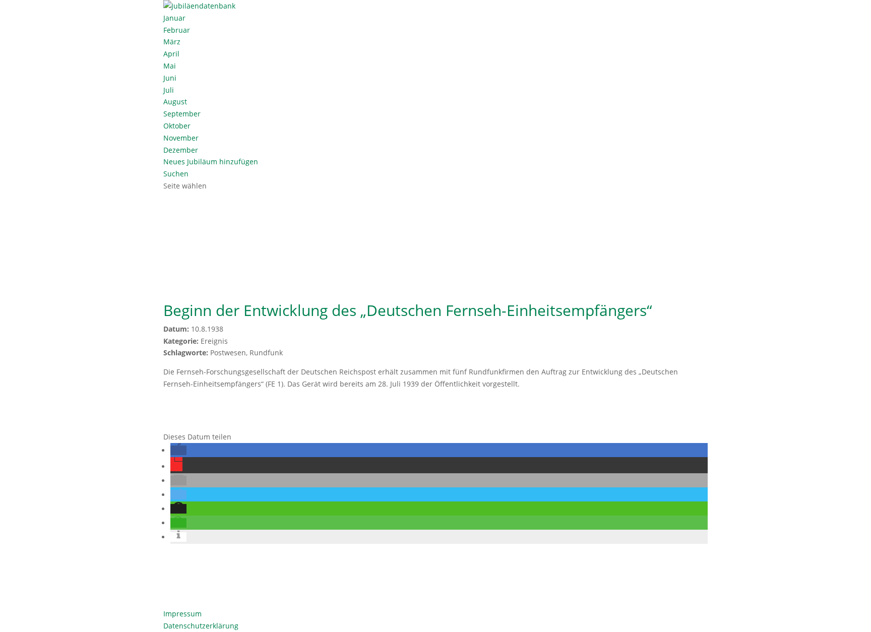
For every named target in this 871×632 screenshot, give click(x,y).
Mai (169, 66)
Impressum (182, 613)
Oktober (177, 126)
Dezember (180, 150)
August (175, 101)
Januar (174, 18)
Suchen (176, 173)
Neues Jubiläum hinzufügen (210, 161)
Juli (168, 90)
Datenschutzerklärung (200, 625)
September (182, 113)
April (171, 53)
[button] (178, 450)
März (171, 41)
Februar (176, 30)
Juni (169, 78)
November (181, 138)
